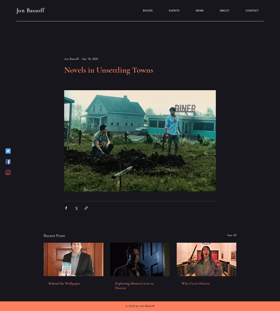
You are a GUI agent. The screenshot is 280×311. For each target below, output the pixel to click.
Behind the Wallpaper (64, 283)
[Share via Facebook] (66, 208)
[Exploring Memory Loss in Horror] (140, 259)
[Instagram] (8, 172)
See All (231, 235)
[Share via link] (86, 208)
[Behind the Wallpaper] (73, 259)
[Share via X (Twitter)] (76, 208)
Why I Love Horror (196, 283)
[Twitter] (8, 151)
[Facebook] (8, 161)
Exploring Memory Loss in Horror (134, 285)
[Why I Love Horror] (206, 259)
